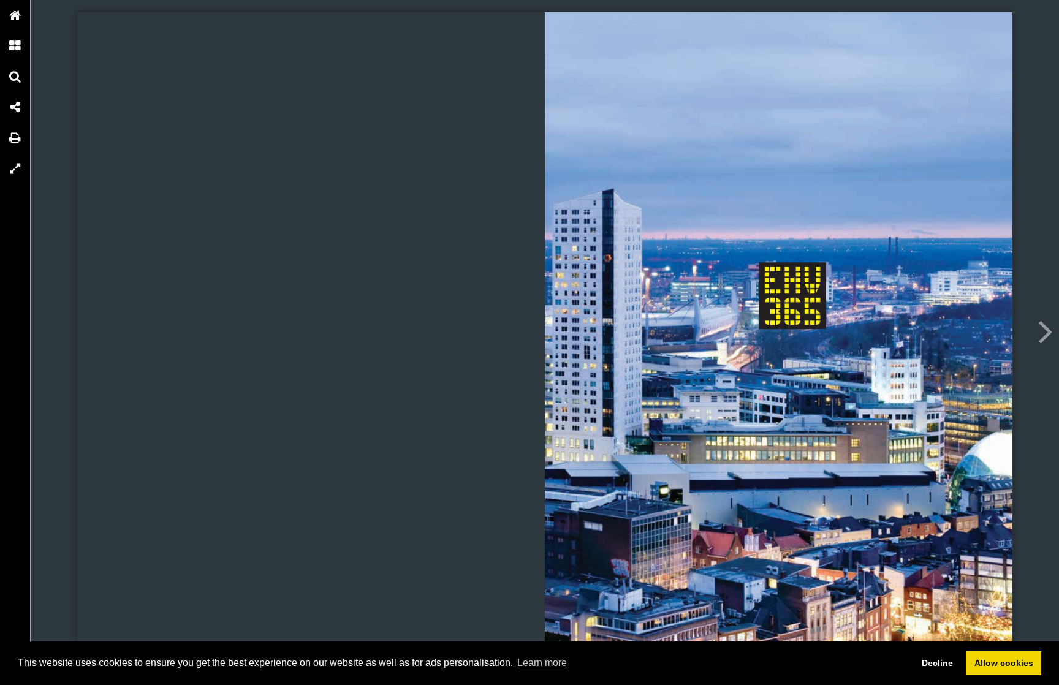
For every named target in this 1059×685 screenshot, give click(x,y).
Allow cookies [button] (1003, 663)
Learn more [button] (542, 662)
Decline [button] (937, 663)
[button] (15, 15)
